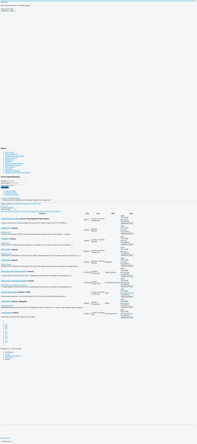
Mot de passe (5, 183)
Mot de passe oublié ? (12, 194)
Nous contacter (10, 167)
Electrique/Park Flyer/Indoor (28, 203)
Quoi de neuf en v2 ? (12, 154)
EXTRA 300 (5, 260)
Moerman (126, 272)
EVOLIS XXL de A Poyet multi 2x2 (13, 271)
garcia (125, 230)
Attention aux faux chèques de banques (17, 172)
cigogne (125, 219)
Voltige (3, 203)
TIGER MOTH (6, 301)
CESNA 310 (5, 228)
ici (14, 11)
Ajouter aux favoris (127, 223)
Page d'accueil (9, 152)
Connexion (5, 187)
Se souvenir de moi (7, 185)
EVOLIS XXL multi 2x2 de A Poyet (13, 281)
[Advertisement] (38, 16)
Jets (39, 203)
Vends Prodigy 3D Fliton (10, 219)
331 (6, 332)
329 (6, 328)
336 (6, 341)
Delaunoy (126, 303)
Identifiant (4, 181)
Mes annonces (9, 159)
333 (6, 336)
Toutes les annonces (20, 211)
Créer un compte (10, 191)
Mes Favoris (51, 211)
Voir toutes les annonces (13, 165)
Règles (58, 211)
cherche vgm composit (9, 292)
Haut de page (5, 438)
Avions (17, 198)
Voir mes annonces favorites (14, 163)
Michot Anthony (128, 293)
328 (6, 327)
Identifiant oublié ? (11, 193)
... (5, 330)
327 (6, 325)
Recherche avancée (7, 207)
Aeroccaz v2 (5, 198)
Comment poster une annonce (14, 156)
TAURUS (4, 239)
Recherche (8, 161)
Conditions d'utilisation (12, 171)
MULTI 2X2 (5, 249)
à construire (5, 313)
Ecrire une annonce (11, 158)
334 (6, 338)
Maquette (10, 203)
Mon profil (32, 211)
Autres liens (9, 169)
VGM (16, 203)
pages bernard (127, 313)
